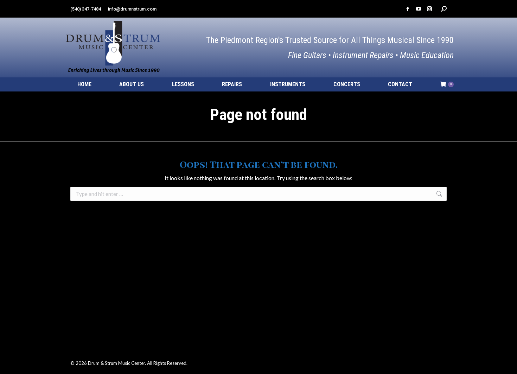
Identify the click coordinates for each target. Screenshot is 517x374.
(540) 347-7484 (85, 9)
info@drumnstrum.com (132, 9)
